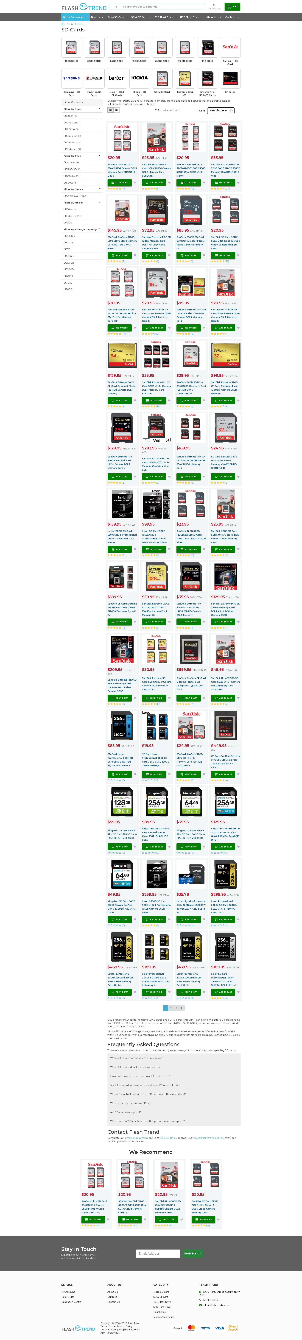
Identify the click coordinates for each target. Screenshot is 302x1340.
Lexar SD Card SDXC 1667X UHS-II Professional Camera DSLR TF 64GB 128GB (154, 537)
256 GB (70, 235)
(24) (227, 188)
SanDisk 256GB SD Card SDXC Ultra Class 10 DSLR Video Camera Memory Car (190, 243)
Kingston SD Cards (94, 94)
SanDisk (73, 142)
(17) (123, 188)
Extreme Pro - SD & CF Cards (207, 94)
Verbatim (73, 149)
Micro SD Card (115, 17)
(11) (192, 555)
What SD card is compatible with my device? (136, 1057)
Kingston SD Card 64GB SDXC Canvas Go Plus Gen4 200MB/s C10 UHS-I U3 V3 (122, 907)
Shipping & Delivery (129, 1329)
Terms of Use (108, 1326)
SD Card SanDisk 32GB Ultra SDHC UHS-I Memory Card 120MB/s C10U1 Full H (224, 462)
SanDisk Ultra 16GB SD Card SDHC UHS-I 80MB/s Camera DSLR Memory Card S (156, 315)
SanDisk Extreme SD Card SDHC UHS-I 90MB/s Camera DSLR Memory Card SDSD (156, 684)
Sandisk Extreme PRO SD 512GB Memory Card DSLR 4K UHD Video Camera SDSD (122, 685)
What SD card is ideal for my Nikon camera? (136, 1067)
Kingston (73, 122)
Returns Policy (109, 1329)
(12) (192, 188)
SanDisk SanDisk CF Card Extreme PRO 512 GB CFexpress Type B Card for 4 (191, 684)
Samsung (73, 135)
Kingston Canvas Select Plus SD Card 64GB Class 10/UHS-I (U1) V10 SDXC (190, 834)
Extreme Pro (73, 216)
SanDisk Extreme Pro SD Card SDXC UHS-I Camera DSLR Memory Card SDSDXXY (156, 388)
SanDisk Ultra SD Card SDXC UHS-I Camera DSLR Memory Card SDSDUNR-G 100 (122, 170)
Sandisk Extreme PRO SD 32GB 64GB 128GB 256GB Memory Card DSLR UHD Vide (225, 170)
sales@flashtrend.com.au (209, 1137)
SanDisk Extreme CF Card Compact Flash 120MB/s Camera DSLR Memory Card (191, 315)
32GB (69, 282)
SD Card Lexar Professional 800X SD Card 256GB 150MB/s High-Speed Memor (120, 760)
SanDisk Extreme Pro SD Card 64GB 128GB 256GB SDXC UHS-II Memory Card (190, 462)
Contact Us (231, 17)
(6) (157, 261)
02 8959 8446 (168, 1137)
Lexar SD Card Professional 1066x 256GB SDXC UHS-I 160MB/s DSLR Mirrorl (223, 979)
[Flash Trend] (84, 6)
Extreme (71, 209)
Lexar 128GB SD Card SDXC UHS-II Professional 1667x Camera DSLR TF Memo (122, 537)
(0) (123, 780)
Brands (95, 17)
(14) (123, 333)
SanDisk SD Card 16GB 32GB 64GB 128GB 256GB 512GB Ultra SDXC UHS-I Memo (190, 170)
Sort (202, 110)
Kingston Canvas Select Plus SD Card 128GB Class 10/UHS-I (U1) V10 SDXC (122, 834)
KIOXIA (72, 129)
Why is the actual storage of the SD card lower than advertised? (148, 1094)
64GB (69, 276)
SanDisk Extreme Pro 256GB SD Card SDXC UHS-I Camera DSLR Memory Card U (120, 462)
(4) (157, 188)
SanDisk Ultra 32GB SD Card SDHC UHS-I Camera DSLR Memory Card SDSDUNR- (156, 170)
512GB (70, 255)
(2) (157, 333)
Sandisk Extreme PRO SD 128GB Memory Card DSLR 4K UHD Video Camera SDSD (156, 243)
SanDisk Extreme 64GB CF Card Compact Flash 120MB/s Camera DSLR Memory (121, 388)
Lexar (71, 115)
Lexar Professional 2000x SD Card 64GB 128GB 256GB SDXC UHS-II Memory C (156, 979)
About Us (211, 17)
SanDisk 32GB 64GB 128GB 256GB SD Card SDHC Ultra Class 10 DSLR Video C (191, 537)
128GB (70, 269)
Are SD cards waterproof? (125, 1112)
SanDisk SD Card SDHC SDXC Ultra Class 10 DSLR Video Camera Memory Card (225, 243)
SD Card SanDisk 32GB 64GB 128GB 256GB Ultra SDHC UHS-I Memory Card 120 (122, 315)
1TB (68, 249)
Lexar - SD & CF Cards (117, 94)
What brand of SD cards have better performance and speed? (147, 1121)
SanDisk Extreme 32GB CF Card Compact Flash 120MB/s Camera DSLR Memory (224, 388)
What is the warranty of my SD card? (131, 1103)
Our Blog (112, 1296)
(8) (192, 482)
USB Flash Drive (189, 17)
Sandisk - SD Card (230, 63)
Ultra (69, 222)
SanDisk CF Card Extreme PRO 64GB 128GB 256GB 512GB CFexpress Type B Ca (122, 609)
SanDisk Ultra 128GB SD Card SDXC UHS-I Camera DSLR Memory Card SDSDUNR (225, 684)
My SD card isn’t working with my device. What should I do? (145, 1085)
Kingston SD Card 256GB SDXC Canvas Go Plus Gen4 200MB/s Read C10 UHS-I (225, 834)
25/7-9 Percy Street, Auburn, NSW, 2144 (219, 1293)
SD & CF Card (139, 17)
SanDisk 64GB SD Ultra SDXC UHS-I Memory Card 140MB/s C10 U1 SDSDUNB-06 (191, 388)
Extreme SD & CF (185, 94)
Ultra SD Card (162, 92)
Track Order (67, 1296)
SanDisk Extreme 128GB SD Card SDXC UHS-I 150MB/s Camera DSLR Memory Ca (156, 609)
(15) (158, 703)
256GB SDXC (162, 61)
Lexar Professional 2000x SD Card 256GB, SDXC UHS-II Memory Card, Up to (120, 979)
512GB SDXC (185, 61)
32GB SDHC (94, 61)
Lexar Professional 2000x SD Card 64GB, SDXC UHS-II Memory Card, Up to (188, 979)
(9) (192, 333)
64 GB (69, 242)
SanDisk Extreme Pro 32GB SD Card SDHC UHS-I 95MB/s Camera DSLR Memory (188, 609)
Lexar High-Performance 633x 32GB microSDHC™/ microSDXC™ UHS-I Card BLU (191, 907)
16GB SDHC (71, 61)
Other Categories (73, 17)
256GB (70, 262)
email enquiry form (136, 1137)
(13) (123, 627)
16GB (69, 289)
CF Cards (230, 92)
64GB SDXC (117, 61)
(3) (123, 261)
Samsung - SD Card (72, 94)
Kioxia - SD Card (139, 94)
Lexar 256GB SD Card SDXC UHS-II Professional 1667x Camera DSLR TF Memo (156, 907)
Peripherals (159, 1312)
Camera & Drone (76, 195)
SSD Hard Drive (163, 17)
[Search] (116, 6)
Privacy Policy (124, 1326)
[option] (151, 68)
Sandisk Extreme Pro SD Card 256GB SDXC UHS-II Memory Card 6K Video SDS (156, 464)
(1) (191, 261)
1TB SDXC (207, 61)
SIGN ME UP (192, 1253)
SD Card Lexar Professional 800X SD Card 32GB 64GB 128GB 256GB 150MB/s (155, 760)
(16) (227, 261)
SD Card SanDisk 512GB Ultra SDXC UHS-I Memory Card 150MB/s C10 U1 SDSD (122, 243)
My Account (68, 1291)
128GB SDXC (139, 61)
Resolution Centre (71, 1302)
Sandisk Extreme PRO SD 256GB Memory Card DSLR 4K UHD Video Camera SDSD (225, 609)
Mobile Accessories (163, 1317)
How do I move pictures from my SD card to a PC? (140, 1076)
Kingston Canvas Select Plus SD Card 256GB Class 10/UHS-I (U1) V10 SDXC (156, 834)
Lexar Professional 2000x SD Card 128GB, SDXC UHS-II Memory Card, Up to (224, 907)
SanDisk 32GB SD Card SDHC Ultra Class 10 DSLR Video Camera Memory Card (225, 537)
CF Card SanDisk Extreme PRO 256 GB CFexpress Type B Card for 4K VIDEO (225, 762)
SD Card (71, 182)
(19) (158, 406)
